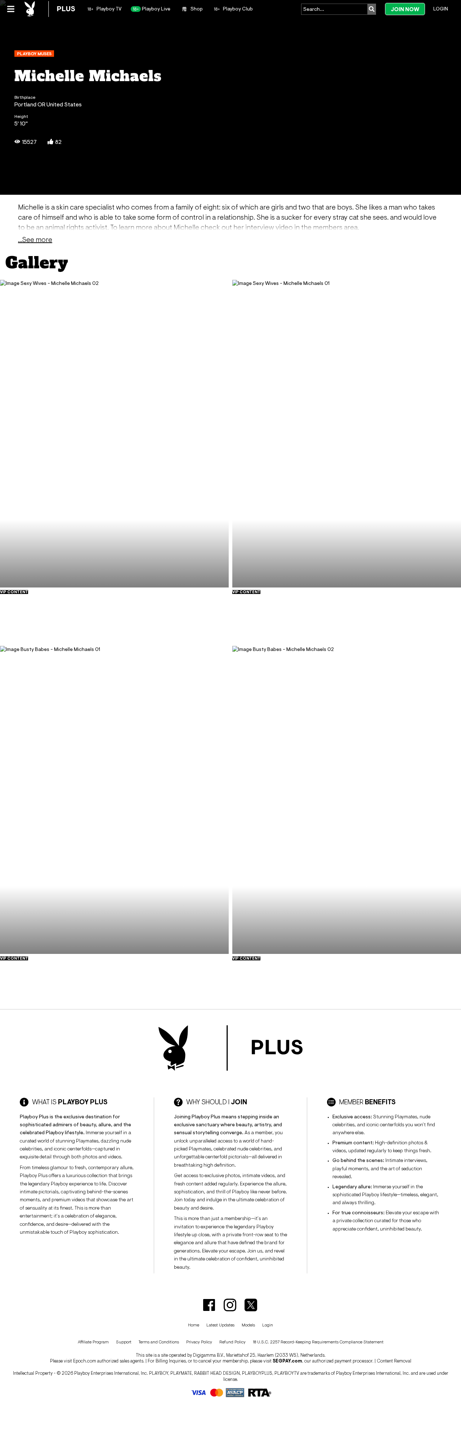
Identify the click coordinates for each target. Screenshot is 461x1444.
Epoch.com (84, 1361)
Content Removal (394, 1361)
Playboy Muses (34, 54)
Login (440, 8)
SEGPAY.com (287, 1361)
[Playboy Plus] (49, 9)
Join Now (405, 9)
